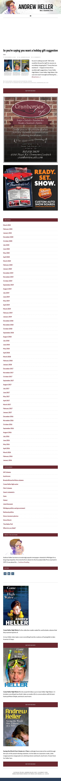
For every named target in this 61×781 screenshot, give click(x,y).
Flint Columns (7, 488)
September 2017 (8, 380)
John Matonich (8, 504)
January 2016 (7, 460)
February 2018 (7, 360)
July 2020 (6, 245)
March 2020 (7, 261)
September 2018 (8, 333)
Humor (30, 81)
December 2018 (8, 321)
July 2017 (6, 388)
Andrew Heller (18, 82)
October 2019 (7, 281)
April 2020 (6, 257)
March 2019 (7, 309)
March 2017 (7, 404)
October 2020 (7, 241)
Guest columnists (8, 492)
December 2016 (8, 416)
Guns (5, 496)
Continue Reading (23, 562)
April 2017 (6, 400)
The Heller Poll (8, 524)
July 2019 (6, 293)
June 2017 (6, 392)
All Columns (7, 472)
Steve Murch (7, 520)
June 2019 (6, 297)
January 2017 (7, 412)
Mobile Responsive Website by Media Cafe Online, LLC (28, 773)
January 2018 (7, 364)
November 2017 (8, 372)
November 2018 (8, 325)
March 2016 (7, 452)
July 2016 (6, 436)
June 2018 (6, 345)
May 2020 (6, 253)
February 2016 (7, 456)
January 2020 (7, 269)
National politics (8, 512)
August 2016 (7, 432)
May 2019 (6, 301)
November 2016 (8, 420)
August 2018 (7, 337)
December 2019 (8, 273)
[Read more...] (36, 77)
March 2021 (7, 225)
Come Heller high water (20, 81)
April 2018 (6, 353)
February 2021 (7, 229)
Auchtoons (6, 476)
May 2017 (6, 396)
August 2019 (7, 289)
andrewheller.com (42, 82)
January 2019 (7, 317)
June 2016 (6, 440)
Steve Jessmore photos (10, 516)
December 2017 (8, 369)
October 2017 (7, 376)
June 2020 (6, 249)
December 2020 (8, 237)
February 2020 (7, 265)
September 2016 (8, 428)
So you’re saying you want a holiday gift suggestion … (30, 52)
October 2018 (7, 329)
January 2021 (7, 233)
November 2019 (8, 277)
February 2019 (7, 313)
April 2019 (6, 305)
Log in (47, 773)
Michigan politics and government (14, 508)
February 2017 (7, 408)
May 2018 (6, 349)
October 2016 (7, 424)
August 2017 (7, 384)
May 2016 (6, 444)
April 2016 (6, 448)
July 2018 (6, 341)
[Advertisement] (30, 32)
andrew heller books (29, 82)
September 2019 (8, 285)
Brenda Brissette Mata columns (13, 480)
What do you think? (9, 528)
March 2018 (7, 357)
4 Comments (36, 57)
